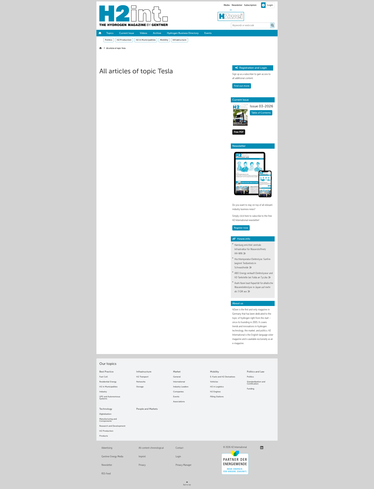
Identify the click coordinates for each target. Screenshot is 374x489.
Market (177, 371)
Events (208, 33)
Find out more (241, 86)
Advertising (107, 447)
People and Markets (147, 409)
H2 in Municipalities (146, 40)
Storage (140, 387)
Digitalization (105, 414)
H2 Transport (142, 377)
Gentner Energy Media (112, 456)
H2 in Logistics (217, 387)
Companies (178, 392)
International (179, 382)
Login (178, 456)
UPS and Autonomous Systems (109, 398)
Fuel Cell (103, 377)
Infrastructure (180, 40)
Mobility (164, 40)
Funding (250, 389)
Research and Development (112, 426)
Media (227, 5)
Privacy (142, 464)
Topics (109, 33)
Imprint (142, 456)
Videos (143, 33)
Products (103, 436)
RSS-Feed (106, 473)
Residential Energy (107, 382)
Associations (179, 401)
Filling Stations (217, 397)
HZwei (235, 309)
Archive (157, 33)
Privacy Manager (183, 464)
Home (99, 33)
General (177, 377)
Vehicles (214, 382)
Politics (108, 40)
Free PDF (239, 132)
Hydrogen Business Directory (183, 33)
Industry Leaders (180, 387)
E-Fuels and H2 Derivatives (222, 377)
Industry (103, 392)
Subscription (250, 5)
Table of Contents (261, 112)
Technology (105, 409)
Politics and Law (255, 371)
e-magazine (238, 343)
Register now (241, 228)
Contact (179, 447)
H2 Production (124, 40)
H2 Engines (215, 392)
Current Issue (126, 33)
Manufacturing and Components (108, 420)
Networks (140, 382)
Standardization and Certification (256, 383)
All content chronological (151, 447)
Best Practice (106, 371)
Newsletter (237, 5)
